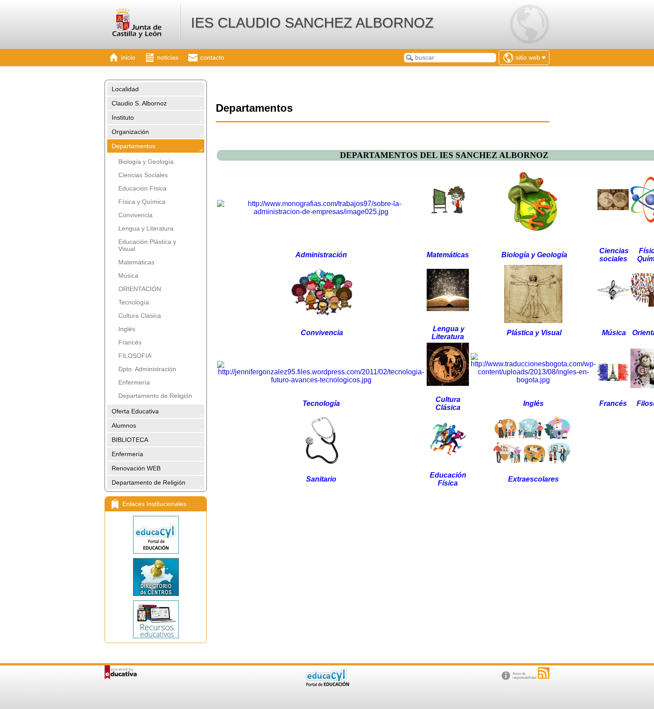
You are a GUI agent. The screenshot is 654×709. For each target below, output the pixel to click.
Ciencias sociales (614, 255)
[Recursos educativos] (155, 619)
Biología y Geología (146, 161)
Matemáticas (136, 262)
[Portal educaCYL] (155, 535)
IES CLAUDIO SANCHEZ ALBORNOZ (312, 23)
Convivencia (135, 215)
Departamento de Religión (155, 395)
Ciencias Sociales (143, 174)
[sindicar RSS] (543, 673)
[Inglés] (533, 380)
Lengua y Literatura (146, 228)
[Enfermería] (322, 464)
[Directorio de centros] (155, 577)
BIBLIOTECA (130, 439)
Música (128, 275)
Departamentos (133, 146)
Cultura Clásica (139, 315)
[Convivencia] (322, 315)
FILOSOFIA (134, 355)
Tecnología (133, 302)
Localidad (125, 89)
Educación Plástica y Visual (147, 245)
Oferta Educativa (135, 411)
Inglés (126, 328)
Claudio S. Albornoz (139, 103)
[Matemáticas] (448, 215)
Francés (129, 342)
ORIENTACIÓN (139, 288)
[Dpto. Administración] (321, 211)
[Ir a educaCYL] (327, 684)
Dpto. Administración (147, 369)
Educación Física (142, 188)
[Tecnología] (321, 380)
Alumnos (124, 425)
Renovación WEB (136, 468)
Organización (130, 131)
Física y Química (142, 201)
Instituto (123, 117)
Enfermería (134, 382)
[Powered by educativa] (121, 672)
